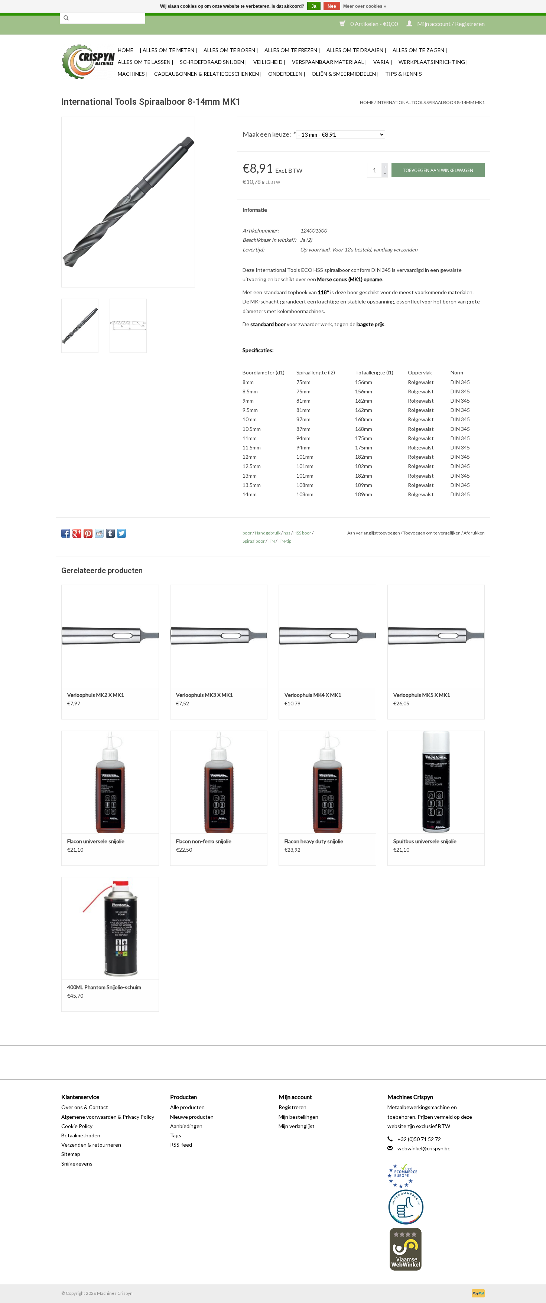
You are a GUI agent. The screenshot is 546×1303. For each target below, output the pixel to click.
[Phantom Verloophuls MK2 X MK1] (110, 636)
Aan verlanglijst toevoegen (373, 533)
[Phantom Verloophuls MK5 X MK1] (436, 636)
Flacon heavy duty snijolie (314, 841)
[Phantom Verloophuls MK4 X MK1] (327, 636)
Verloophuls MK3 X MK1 (204, 695)
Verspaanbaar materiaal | (329, 62)
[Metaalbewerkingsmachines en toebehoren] (88, 62)
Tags (175, 1135)
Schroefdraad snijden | (213, 62)
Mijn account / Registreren (450, 23)
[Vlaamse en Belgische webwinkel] (436, 1249)
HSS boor (302, 533)
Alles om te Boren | (231, 50)
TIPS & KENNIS (403, 74)
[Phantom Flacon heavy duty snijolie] (327, 782)
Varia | (382, 62)
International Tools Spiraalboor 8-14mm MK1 (431, 102)
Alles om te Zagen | (420, 50)
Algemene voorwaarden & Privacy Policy (107, 1117)
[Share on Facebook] (65, 533)
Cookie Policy (76, 1126)
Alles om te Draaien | (356, 50)
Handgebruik (267, 533)
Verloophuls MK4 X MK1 (313, 695)
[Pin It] (88, 533)
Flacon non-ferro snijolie (203, 841)
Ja (313, 6)
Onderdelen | (286, 74)
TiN (271, 541)
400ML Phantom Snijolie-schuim (104, 987)
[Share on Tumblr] (110, 533)
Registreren (292, 1107)
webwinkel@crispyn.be (424, 1148)
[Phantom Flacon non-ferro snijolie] (219, 782)
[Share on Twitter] (121, 533)
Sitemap (70, 1154)
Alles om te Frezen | (292, 50)
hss (286, 533)
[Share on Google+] (76, 533)
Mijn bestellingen (298, 1117)
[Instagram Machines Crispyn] (286, 1062)
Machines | (133, 74)
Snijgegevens (76, 1163)
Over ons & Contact (84, 1107)
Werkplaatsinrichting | (433, 62)
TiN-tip (284, 541)
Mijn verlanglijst (297, 1126)
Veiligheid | (269, 62)
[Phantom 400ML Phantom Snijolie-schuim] (110, 928)
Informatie (255, 210)
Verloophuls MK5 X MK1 (421, 695)
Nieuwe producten (192, 1117)
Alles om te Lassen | (145, 62)
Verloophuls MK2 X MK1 (95, 695)
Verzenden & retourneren (91, 1144)
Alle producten (187, 1107)
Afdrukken (474, 533)
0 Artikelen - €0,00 (374, 23)
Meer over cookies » (364, 6)
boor (247, 533)
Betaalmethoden (80, 1135)
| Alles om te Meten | (168, 50)
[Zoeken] (66, 18)
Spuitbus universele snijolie (424, 841)
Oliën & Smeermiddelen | (345, 74)
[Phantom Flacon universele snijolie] (110, 782)
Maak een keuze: (269, 134)
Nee (332, 6)
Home (125, 50)
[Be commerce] (436, 1206)
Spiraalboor (254, 541)
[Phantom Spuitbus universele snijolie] (436, 782)
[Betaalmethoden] (477, 1293)
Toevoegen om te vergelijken (432, 533)
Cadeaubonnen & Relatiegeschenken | (208, 74)
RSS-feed (181, 1144)
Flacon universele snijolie (95, 841)
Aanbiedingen (186, 1126)
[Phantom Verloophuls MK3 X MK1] (219, 636)
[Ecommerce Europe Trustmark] (436, 1176)
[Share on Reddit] (99, 533)
